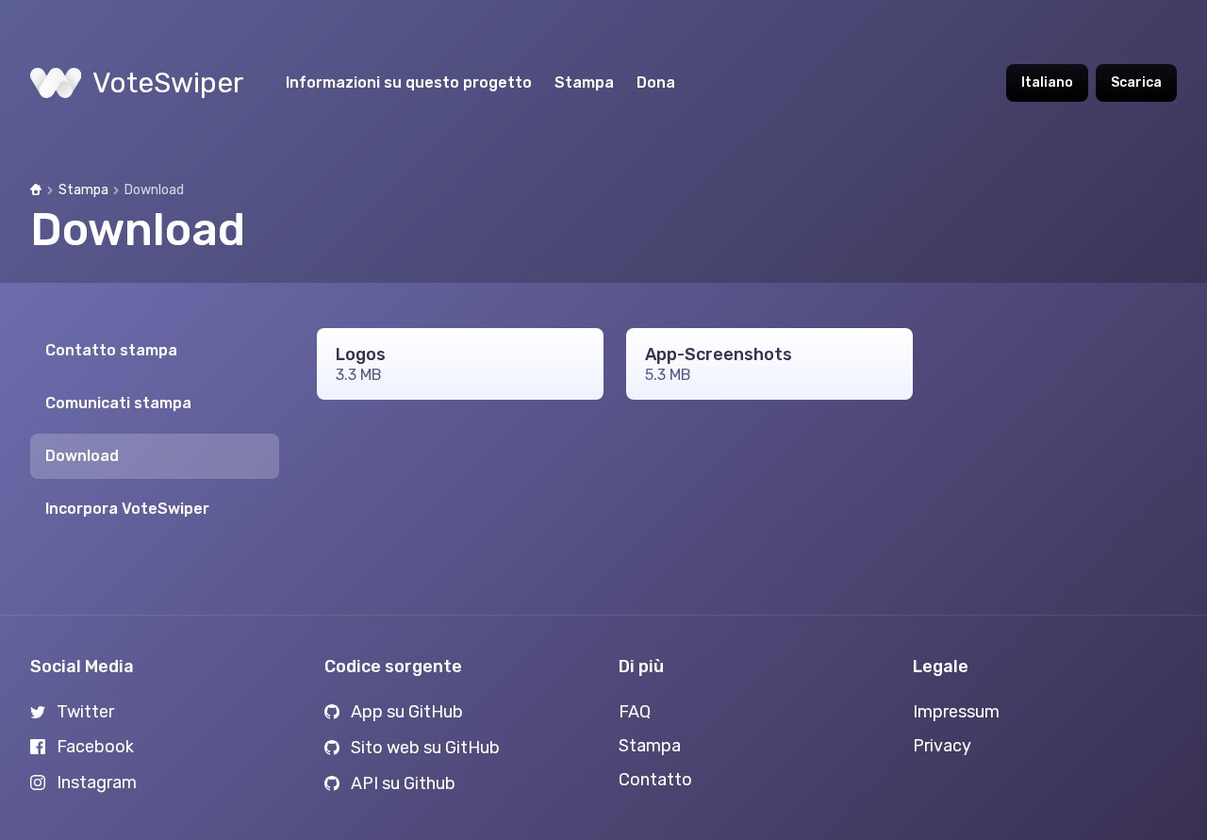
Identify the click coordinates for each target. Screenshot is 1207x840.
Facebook (95, 746)
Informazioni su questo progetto (409, 82)
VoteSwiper (168, 83)
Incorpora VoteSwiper (127, 509)
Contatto (655, 779)
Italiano (1047, 82)
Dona (656, 82)
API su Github (403, 783)
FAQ (635, 711)
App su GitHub (407, 711)
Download (82, 456)
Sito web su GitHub (425, 747)
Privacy (942, 745)
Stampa (584, 82)
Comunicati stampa (118, 403)
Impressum (956, 711)
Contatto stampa (111, 350)
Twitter (85, 711)
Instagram (97, 782)
